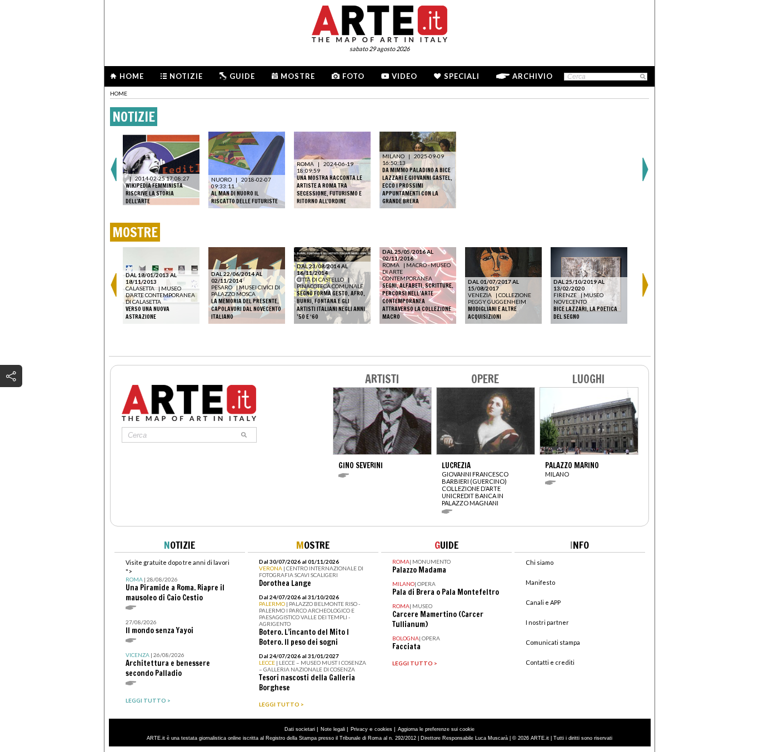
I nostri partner (547, 622)
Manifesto (540, 582)
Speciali (462, 76)
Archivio (532, 76)
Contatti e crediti (550, 662)
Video (404, 76)
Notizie (186, 76)
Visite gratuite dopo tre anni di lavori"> (177, 581)
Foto (353, 76)
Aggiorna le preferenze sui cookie (436, 729)
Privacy (359, 729)
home (118, 93)
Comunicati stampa (553, 642)
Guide (242, 76)
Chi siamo (539, 562)
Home (131, 76)
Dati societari (299, 729)
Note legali (333, 729)
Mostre (298, 76)
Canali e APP (543, 602)
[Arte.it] (379, 22)
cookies (383, 729)
